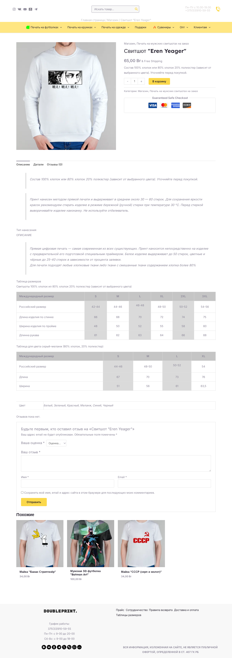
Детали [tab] (38, 164)
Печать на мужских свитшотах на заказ (163, 43)
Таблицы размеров (128, 615)
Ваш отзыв (30, 452)
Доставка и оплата (186, 610)
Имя (25, 477)
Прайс (120, 610)
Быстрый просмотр (40, 564)
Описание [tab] (23, 164)
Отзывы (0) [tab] (55, 164)
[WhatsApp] (74, 647)
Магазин (112, 20)
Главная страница (93, 20)
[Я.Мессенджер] (44, 647)
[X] (64, 647)
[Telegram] (36, 9)
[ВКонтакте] (49, 647)
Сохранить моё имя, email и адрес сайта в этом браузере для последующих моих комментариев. (89, 492)
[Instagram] (14, 9)
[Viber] (69, 647)
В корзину (159, 81)
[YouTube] (25, 9)
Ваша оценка (33, 443)
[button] (60, 27)
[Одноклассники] (54, 647)
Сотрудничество (137, 610)
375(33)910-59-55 (59, 628)
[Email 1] (30, 9)
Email (122, 477)
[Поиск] (136, 9)
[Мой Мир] (79, 647)
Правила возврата (161, 610)
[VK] (19, 9)
